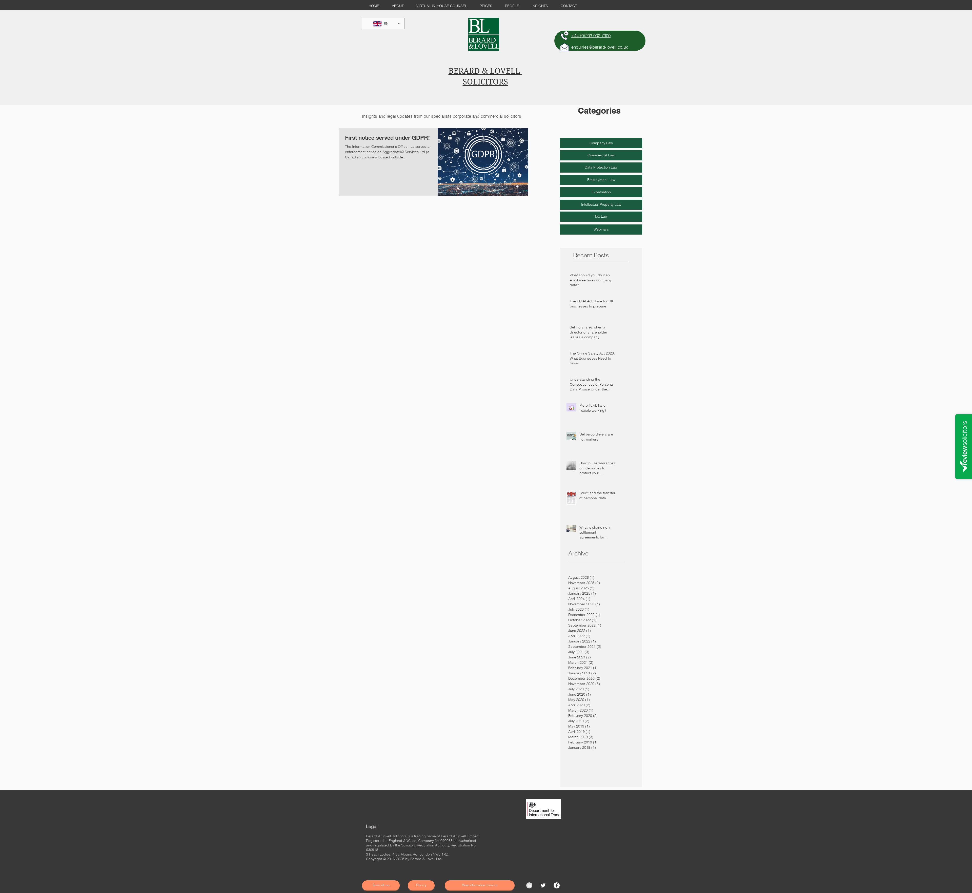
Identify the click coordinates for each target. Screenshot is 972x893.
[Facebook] (557, 885)
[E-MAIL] (564, 47)
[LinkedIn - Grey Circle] (529, 885)
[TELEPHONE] (564, 36)
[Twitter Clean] (543, 885)
